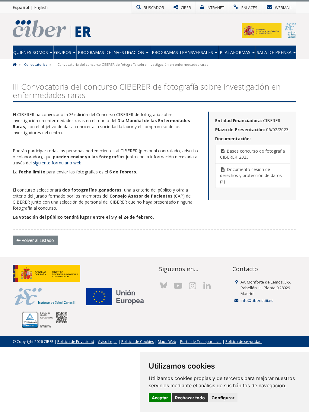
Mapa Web (167, 341)
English (41, 7)
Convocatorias (35, 64)
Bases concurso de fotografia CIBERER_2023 (252, 154)
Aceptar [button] (160, 397)
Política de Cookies (137, 341)
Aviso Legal (107, 341)
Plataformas (236, 52)
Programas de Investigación (111, 52)
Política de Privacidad (75, 341)
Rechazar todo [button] (190, 397)
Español (21, 7)
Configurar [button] (223, 397)
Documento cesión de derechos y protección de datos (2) (251, 175)
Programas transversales (183, 52)
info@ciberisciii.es (257, 300)
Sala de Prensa (275, 52)
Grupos (63, 52)
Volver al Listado (37, 240)
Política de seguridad (243, 341)
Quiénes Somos (31, 52)
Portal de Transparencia (200, 341)
